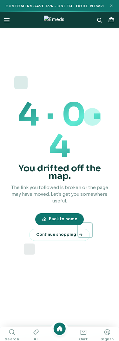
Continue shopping (56, 234)
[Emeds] (54, 20)
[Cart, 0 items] (111, 19)
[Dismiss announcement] (111, 6)
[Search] (100, 20)
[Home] (59, 329)
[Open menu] (6, 19)
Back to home (63, 219)
